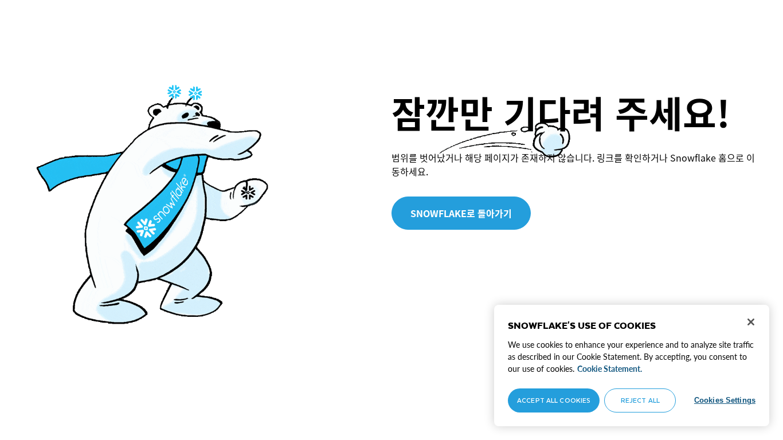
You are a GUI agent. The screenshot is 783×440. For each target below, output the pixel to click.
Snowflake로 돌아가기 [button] (461, 213)
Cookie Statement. (609, 369)
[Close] (751, 322)
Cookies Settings (724, 400)
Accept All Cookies (553, 400)
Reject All (640, 400)
